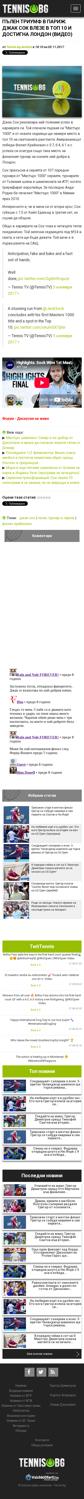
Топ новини (42, 1071)
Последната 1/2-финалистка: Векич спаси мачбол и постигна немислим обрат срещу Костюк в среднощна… (38, 458)
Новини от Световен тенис (21, 1405)
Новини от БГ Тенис (21, 1420)
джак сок (27, 518)
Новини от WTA (21, 1401)
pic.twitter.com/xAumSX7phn (39, 327)
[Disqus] (42, 607)
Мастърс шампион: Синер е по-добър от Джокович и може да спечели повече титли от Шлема (41, 443)
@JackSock (53, 308)
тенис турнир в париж (56, 518)
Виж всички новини (39, 1353)
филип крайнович (17, 524)
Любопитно (21, 1410)
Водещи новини (21, 1390)
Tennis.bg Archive (19, 47)
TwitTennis (42, 946)
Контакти (42, 1440)
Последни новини (42, 1175)
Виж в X (36, 964)
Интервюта (21, 1426)
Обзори (20, 1430)
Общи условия (42, 1445)
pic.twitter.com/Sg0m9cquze (43, 278)
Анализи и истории (21, 1415)
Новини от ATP (21, 1395)
